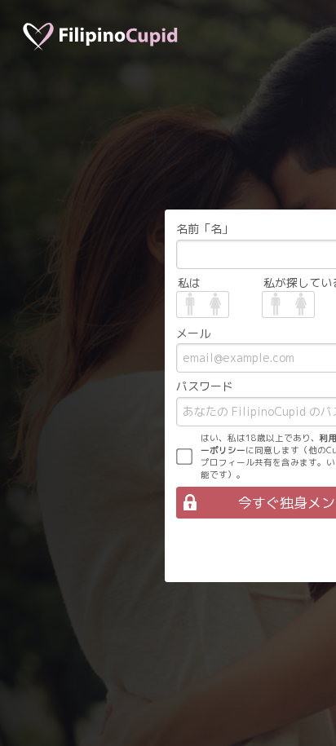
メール (193, 333)
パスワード (204, 386)
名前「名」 (204, 228)
